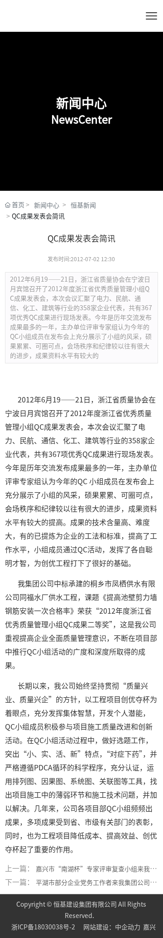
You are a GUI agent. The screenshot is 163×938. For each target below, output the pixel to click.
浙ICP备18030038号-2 (44, 927)
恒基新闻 (83, 205)
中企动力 (127, 927)
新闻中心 (46, 205)
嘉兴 (149, 927)
